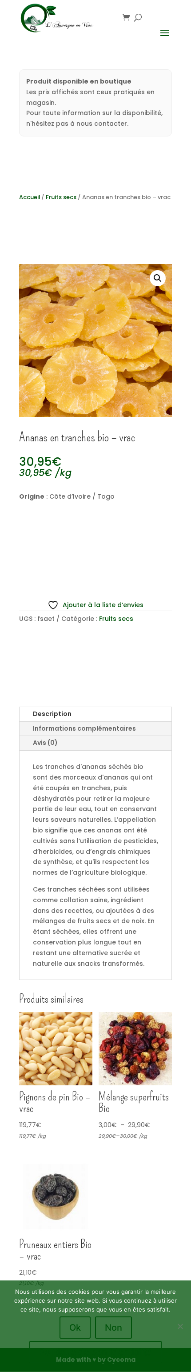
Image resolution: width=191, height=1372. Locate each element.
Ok (75, 1327)
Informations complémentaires (84, 728)
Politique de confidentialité (95, 1352)
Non (113, 1327)
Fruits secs (61, 197)
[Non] (179, 1326)
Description (52, 713)
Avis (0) (45, 742)
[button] (158, 278)
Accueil (29, 197)
